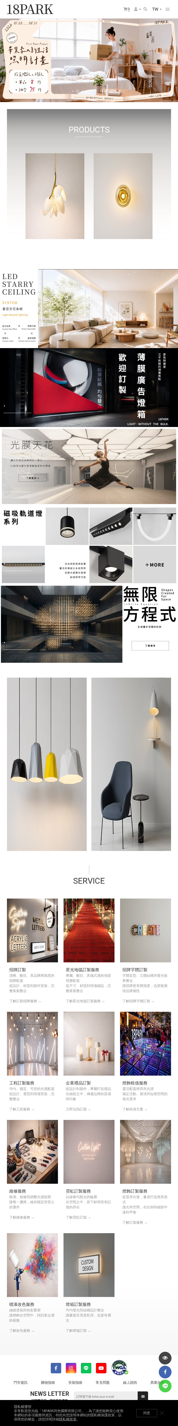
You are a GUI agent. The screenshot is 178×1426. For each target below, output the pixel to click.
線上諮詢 (130, 1383)
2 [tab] (77, 91)
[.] (89, 308)
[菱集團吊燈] (47, 764)
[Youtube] (101, 1368)
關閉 (161, 1413)
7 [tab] (100, 91)
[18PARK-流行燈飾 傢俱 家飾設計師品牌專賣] (30, 9)
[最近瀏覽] (165, 1358)
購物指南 (48, 1383)
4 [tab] (86, 91)
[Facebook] (56, 1368)
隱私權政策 (67, 1419)
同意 (146, 1413)
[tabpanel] (89, 60)
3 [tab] (82, 91)
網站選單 (167, 9)
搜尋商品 (146, 9)
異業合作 (157, 1383)
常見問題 (103, 1383)
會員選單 (137, 9)
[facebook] (165, 1372)
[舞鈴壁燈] (131, 764)
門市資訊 (21, 1383)
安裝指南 (75, 1383)
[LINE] (86, 1368)
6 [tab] (96, 91)
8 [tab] (105, 91)
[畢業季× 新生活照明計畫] (89, 60)
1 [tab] (72, 91)
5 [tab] (91, 91)
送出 (143, 1396)
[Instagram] (71, 1368)
